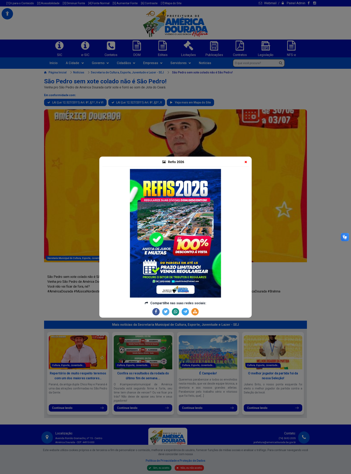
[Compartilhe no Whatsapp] (175, 311)
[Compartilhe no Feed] (195, 311)
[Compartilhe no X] (165, 311)
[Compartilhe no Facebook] (156, 311)
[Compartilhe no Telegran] (185, 311)
